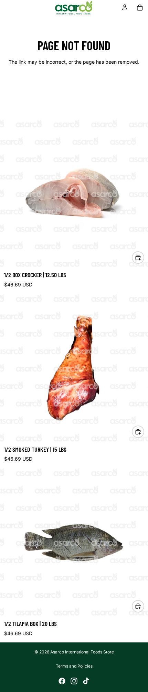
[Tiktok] (86, 681)
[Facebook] (62, 681)
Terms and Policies (74, 666)
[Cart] (139, 7)
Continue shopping (74, 87)
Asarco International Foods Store (82, 651)
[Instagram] (74, 681)
